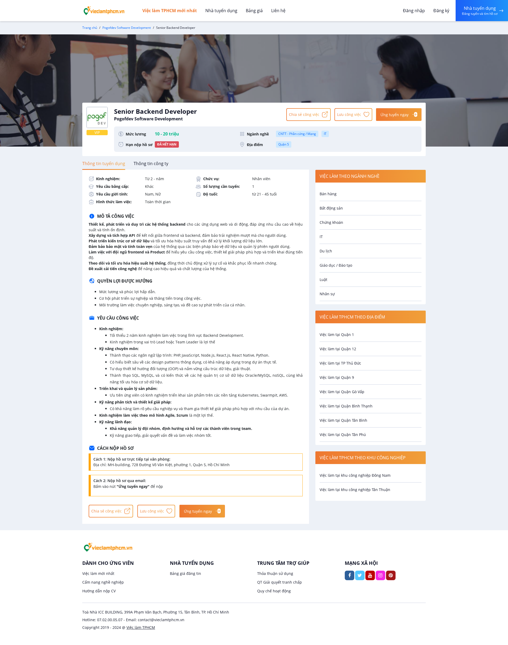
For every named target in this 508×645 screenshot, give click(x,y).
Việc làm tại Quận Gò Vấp (342, 391)
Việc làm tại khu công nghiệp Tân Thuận (355, 489)
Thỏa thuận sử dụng (275, 573)
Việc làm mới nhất (98, 573)
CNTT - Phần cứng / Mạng (297, 133)
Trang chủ (89, 27)
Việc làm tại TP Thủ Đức (340, 363)
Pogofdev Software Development (126, 27)
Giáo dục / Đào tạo (336, 265)
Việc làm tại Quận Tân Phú (343, 434)
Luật (323, 279)
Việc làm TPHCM (140, 627)
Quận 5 (283, 144)
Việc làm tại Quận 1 (337, 334)
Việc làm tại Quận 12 (338, 348)
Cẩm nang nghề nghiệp (103, 582)
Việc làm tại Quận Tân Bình (343, 420)
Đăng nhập (414, 10)
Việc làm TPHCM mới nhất (169, 10)
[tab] (103, 163)
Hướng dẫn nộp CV (99, 590)
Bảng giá (254, 10)
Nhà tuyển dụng (221, 10)
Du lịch (326, 250)
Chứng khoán (331, 222)
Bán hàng (328, 193)
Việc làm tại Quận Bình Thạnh (346, 405)
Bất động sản (331, 208)
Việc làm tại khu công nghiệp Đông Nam (355, 475)
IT (325, 133)
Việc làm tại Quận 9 (337, 377)
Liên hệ (278, 10)
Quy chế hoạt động (274, 590)
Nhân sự (327, 293)
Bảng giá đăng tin (185, 573)
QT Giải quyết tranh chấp (279, 582)
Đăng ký (441, 10)
